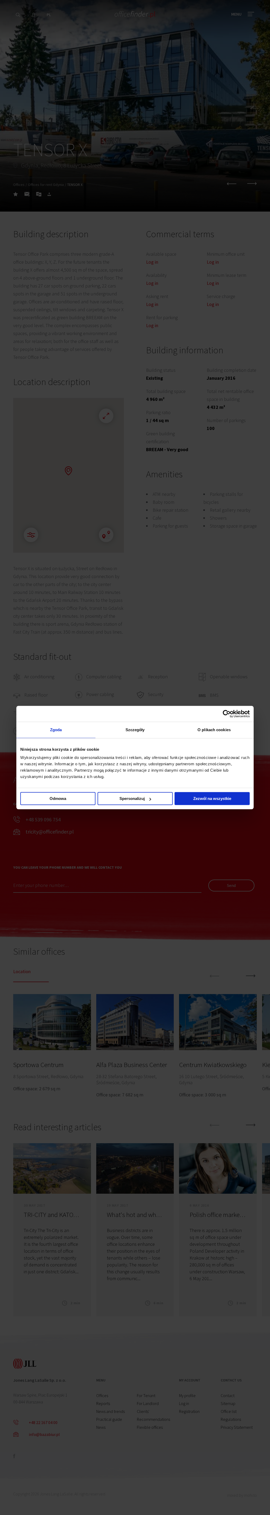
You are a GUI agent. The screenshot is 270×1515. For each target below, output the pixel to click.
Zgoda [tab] (56, 729)
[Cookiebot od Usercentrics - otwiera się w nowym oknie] (227, 714)
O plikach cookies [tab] (214, 729)
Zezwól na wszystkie (212, 798)
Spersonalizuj (132, 798)
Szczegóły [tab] (135, 729)
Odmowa (58, 798)
